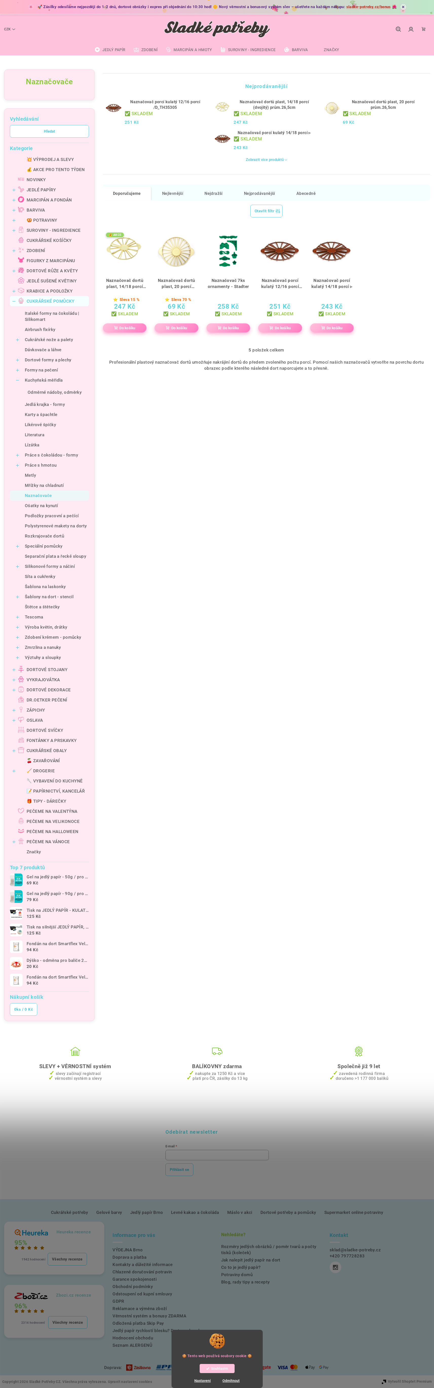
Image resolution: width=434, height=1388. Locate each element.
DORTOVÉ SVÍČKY (45, 730)
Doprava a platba (129, 1257)
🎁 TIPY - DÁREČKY (46, 801)
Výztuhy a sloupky (43, 657)
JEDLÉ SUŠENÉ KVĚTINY (52, 280)
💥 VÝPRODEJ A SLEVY (50, 159)
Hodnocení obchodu (132, 1337)
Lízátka (32, 444)
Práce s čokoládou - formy (51, 455)
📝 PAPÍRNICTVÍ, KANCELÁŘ (56, 791)
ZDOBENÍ (36, 250)
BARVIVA (36, 210)
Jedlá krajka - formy (45, 404)
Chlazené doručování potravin (142, 1271)
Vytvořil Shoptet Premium (410, 1381)
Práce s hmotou (41, 465)
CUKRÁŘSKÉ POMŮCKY (50, 301)
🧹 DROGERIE (41, 770)
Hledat (49, 131)
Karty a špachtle (41, 414)
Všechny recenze (67, 1259)
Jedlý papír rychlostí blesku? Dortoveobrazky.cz (160, 1330)
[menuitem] (110, 50)
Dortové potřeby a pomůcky (288, 1212)
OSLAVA (35, 720)
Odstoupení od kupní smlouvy (142, 1293)
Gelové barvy (109, 1212)
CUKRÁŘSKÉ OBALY (47, 750)
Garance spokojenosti (134, 1279)
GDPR (118, 1301)
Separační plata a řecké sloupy (55, 556)
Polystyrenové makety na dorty (56, 525)
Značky (34, 851)
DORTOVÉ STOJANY (47, 669)
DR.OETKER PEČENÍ (47, 699)
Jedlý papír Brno (146, 1212)
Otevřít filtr (264, 211)
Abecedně (306, 193)
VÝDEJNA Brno (127, 1249)
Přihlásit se (179, 1169)
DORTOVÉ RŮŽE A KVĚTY (52, 270)
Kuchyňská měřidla (44, 380)
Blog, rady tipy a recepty (245, 1282)
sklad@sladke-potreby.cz (355, 1249)
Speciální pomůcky (44, 546)
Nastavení (202, 1381)
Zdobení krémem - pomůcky (53, 637)
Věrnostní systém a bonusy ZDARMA (149, 1315)
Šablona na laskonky (45, 586)
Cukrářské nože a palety (49, 339)
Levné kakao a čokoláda (195, 1212)
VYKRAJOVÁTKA (43, 679)
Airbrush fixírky (40, 329)
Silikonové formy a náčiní (50, 566)
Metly (30, 475)
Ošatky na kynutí (41, 505)
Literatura (34, 434)
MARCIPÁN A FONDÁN (49, 199)
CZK (7, 29)
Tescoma (34, 616)
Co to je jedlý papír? (241, 1267)
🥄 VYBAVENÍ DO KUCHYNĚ (55, 780)
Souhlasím (219, 1368)
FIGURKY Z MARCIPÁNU (51, 260)
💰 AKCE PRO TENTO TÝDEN (56, 169)
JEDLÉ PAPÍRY (41, 189)
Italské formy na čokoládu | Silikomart (52, 316)
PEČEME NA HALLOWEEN (53, 831)
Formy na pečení (41, 369)
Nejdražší (213, 193)
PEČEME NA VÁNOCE (48, 841)
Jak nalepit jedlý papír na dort (250, 1259)
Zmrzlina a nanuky (43, 647)
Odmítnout (231, 1381)
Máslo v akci (239, 1212)
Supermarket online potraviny (353, 1212)
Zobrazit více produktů (265, 159)
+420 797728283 (347, 1255)
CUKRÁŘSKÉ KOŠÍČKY (49, 240)
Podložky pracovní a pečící (52, 515)
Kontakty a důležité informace (142, 1264)
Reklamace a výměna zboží (139, 1308)
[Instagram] (335, 1267)
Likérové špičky (40, 424)
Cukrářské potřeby (69, 1212)
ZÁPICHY (36, 710)
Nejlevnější (172, 193)
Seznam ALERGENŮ (132, 1345)
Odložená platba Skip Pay (138, 1323)
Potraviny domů (237, 1274)
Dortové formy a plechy (48, 359)
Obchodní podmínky (132, 1286)
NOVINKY (36, 179)
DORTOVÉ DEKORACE (49, 689)
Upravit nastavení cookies (130, 1382)
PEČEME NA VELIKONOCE (53, 821)
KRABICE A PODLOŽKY (49, 291)
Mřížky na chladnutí (44, 485)
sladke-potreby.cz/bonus (368, 7)
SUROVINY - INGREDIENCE (54, 230)
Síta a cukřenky (40, 576)
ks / (23, 1009)
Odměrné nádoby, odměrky (55, 392)
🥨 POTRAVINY (42, 220)
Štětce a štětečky (42, 606)
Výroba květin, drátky (46, 627)
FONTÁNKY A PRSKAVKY (52, 740)
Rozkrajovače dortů (44, 535)
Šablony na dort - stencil (49, 596)
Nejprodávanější (259, 193)
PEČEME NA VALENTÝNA (52, 811)
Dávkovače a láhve (43, 349)
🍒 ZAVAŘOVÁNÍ (43, 760)
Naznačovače (38, 495)
